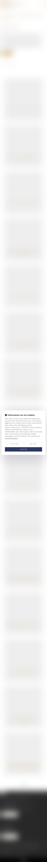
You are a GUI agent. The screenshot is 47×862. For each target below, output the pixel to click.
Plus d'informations (11, 438)
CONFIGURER (14, 444)
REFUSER (33, 444)
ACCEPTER (23, 449)
